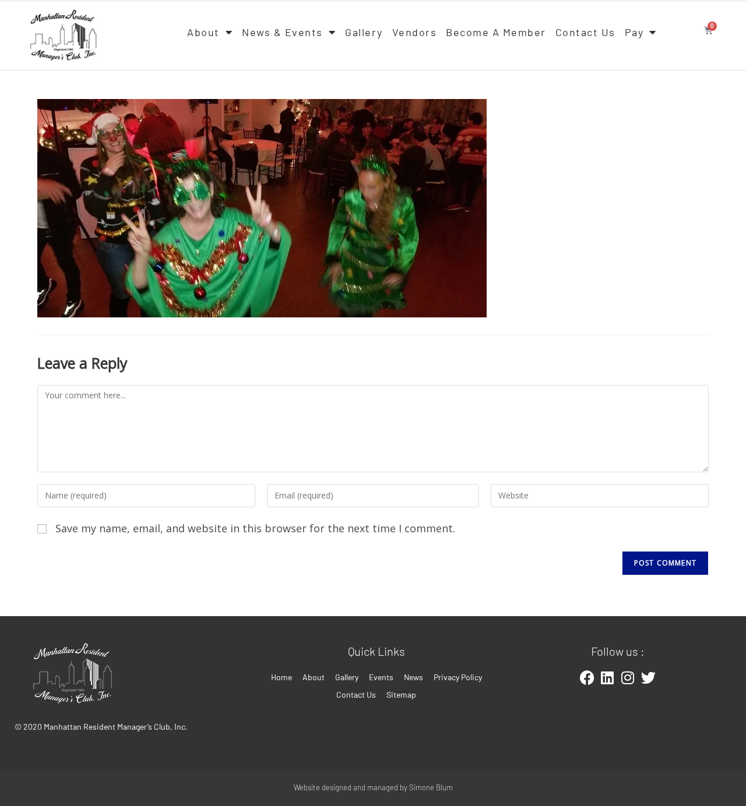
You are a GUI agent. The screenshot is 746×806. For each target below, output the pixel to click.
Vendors (414, 32)
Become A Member (496, 32)
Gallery (364, 32)
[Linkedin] (607, 677)
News (413, 677)
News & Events (282, 32)
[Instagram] (627, 677)
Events (381, 677)
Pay (634, 32)
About (203, 32)
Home (281, 677)
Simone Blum (431, 787)
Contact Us (585, 32)
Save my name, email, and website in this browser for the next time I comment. (255, 528)
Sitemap (401, 694)
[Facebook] (587, 677)
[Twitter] (648, 677)
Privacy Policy (458, 677)
